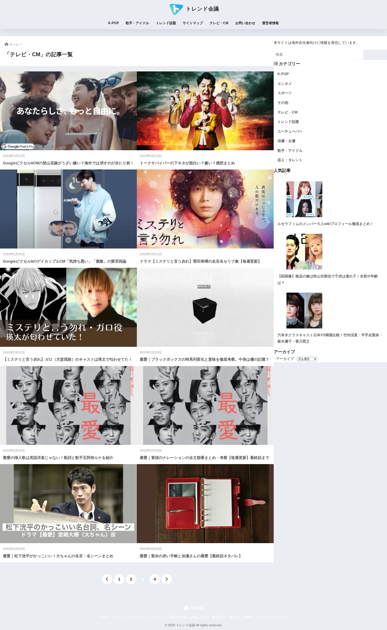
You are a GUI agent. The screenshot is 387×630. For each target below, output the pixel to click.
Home (103, 617)
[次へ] (166, 579)
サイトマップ (193, 23)
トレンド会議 (201, 9)
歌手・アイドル (137, 23)
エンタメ (284, 84)
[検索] (358, 55)
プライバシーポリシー (127, 617)
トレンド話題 (166, 23)
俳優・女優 (286, 141)
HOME (196, 608)
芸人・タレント (290, 160)
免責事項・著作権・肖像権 (232, 617)
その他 (282, 103)
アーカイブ (285, 359)
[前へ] (107, 579)
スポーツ (284, 93)
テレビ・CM (219, 23)
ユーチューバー (290, 131)
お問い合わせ (245, 23)
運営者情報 (270, 23)
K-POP (113, 23)
